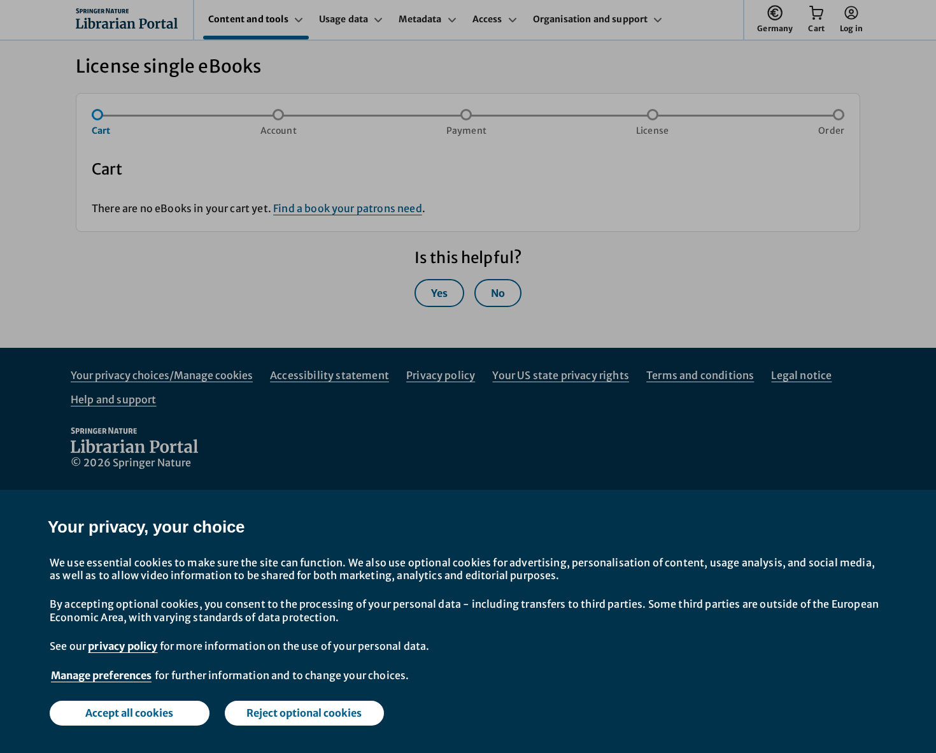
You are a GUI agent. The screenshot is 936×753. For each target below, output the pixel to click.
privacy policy (122, 646)
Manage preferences (101, 675)
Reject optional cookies (304, 712)
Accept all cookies (129, 712)
